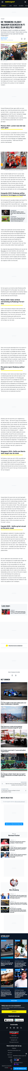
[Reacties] (25, 38)
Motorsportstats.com (14, 1042)
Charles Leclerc (22, 138)
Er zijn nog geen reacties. (14, 801)
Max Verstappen (20, 231)
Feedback (14, 1048)
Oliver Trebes (4, 38)
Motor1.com (14, 1035)
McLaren (21, 377)
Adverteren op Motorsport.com (14, 1050)
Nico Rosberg (7, 71)
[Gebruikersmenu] (25, 2)
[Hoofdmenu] (2, 2)
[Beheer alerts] (15, 675)
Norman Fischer (4, 37)
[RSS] (21, 1027)
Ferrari (13, 138)
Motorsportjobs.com (14, 1037)
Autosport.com (14, 1039)
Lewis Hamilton (21, 237)
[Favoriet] (21, 38)
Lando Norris (4, 114)
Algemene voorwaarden (7, 1065)
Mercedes (3, 251)
